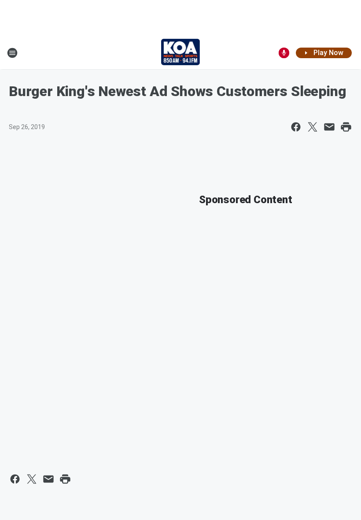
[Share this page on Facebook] (296, 127)
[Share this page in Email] (329, 127)
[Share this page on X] (312, 127)
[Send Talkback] (284, 53)
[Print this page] (346, 127)
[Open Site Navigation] (12, 53)
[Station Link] (180, 53)
